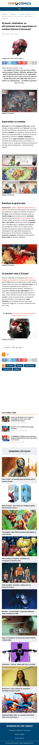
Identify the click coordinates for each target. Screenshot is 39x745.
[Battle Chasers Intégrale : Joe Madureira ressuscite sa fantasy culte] (19, 546)
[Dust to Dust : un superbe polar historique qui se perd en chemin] (19, 467)
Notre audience (19, 738)
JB (23, 442)
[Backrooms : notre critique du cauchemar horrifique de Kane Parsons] (19, 676)
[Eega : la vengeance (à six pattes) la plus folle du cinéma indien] (19, 626)
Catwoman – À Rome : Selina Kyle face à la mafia (18, 664)
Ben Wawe (15, 34)
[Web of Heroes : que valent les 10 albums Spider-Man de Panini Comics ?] (19, 493)
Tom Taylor (7, 369)
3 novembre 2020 (16, 442)
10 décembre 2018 (17, 430)
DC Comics (10, 365)
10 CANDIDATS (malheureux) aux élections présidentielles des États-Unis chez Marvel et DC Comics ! (24, 438)
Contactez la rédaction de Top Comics (19, 730)
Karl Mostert (29, 365)
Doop (25, 430)
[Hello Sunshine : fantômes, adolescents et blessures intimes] (19, 573)
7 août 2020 (6, 34)
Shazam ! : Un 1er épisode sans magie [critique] (22, 427)
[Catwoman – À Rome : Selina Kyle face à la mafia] (19, 652)
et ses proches (22, 218)
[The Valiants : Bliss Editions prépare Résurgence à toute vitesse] (19, 520)
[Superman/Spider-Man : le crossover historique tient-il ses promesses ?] (19, 703)
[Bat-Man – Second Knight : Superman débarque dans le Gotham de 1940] (19, 599)
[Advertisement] (19, 392)
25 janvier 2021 (16, 422)
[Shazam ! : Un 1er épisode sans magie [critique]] (5, 429)
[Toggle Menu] (19, 9)
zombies (17, 369)
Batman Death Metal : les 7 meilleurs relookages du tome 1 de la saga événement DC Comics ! (22, 419)
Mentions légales (19, 734)
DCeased (19, 365)
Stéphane (24, 422)
